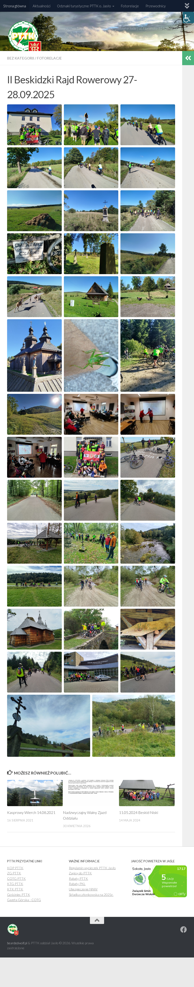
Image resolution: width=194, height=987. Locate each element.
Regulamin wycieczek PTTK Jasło (92, 868)
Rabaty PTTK (78, 878)
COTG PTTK (16, 878)
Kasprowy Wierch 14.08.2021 (31, 812)
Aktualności (41, 6)
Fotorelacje (130, 6)
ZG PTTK (14, 873)
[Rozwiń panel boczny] (188, 58)
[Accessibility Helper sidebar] (188, 17)
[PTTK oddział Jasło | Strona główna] (25, 39)
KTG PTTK (15, 884)
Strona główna (14, 6)
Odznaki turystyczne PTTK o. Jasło (84, 6)
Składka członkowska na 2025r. (91, 895)
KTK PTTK (15, 889)
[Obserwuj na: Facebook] (183, 929)
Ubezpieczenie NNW (83, 889)
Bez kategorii (20, 58)
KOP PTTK (15, 868)
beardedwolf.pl (17, 943)
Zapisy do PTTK (80, 873)
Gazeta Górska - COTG (24, 900)
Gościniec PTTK (18, 895)
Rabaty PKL (77, 884)
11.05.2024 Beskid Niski (138, 812)
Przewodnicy (156, 6)
